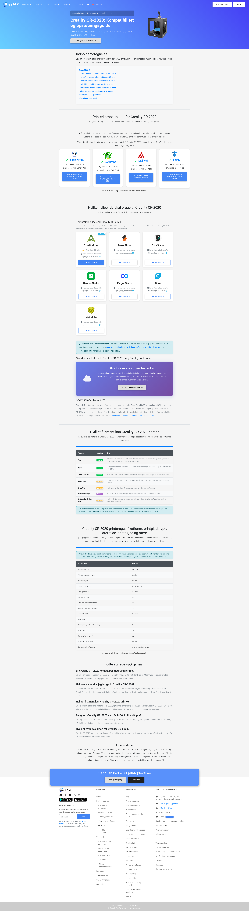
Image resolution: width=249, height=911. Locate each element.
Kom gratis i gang (115, 780)
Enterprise (100, 871)
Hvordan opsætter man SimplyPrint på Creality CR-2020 (74, 177)
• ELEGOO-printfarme (106, 825)
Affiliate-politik (161, 834)
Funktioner (38, 4)
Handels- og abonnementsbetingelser (170, 821)
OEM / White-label (103, 880)
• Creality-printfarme (106, 817)
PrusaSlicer (124, 245)
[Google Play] (66, 800)
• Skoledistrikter (104, 855)
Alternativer (130, 821)
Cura (158, 283)
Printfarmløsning (102, 801)
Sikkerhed (159, 861)
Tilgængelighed (161, 843)
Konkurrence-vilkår (163, 847)
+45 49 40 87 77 (166, 808)
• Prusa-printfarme (105, 812)
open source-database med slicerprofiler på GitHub (133, 415)
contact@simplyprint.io (169, 804)
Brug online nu (92, 262)
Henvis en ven (131, 847)
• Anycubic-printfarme (106, 821)
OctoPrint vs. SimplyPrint (135, 834)
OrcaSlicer (158, 245)
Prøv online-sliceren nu (133, 387)
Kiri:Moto (91, 317)
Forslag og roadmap (133, 869)
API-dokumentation (133, 865)
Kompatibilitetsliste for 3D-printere (85, 13)
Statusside (130, 856)
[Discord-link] (60, 795)
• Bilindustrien (103, 875)
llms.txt (129, 897)
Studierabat (130, 843)
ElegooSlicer (124, 283)
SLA (157, 839)
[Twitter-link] (74, 795)
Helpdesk (129, 861)
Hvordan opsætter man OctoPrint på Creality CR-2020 (108, 179)
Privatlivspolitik (161, 825)
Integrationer (131, 825)
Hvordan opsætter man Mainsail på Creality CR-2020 (141, 178)
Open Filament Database (135, 830)
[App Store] (80, 800)
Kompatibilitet (131, 878)
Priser (48, 4)
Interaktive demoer (133, 805)
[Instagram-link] (79, 795)
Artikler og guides (132, 801)
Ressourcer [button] (67, 4)
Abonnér (83, 817)
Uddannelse (100, 837)
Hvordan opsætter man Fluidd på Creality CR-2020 (174, 177)
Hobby (98, 797)
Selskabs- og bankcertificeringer (168, 852)
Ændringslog (131, 874)
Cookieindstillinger (165, 869)
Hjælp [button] (55, 4)
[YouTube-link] (70, 795)
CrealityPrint (91, 245)
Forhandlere (101, 884)
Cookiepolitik (160, 865)
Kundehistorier (131, 810)
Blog (127, 797)
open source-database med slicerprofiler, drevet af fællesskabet (134, 347)
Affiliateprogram (132, 852)
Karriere (165, 817)
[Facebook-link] (65, 795)
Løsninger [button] (25, 4)
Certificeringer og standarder (166, 856)
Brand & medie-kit (132, 839)
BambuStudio (91, 283)
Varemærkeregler (162, 830)
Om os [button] (78, 4)
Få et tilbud (136, 780)
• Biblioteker (102, 860)
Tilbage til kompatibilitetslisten (87, 41)
